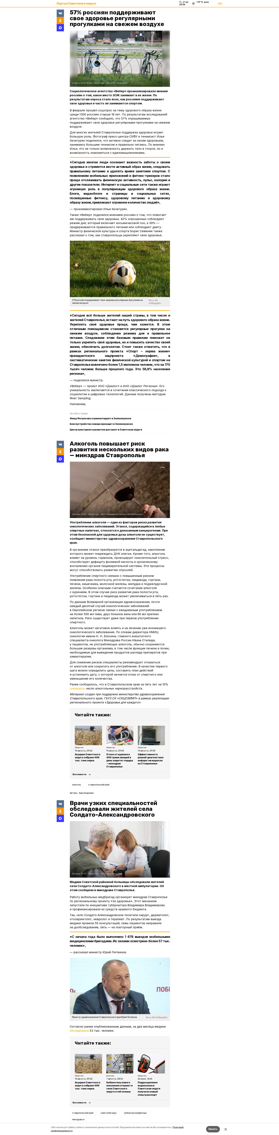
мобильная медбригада (135, 1113)
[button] (120, 58)
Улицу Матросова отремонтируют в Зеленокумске (100, 418)
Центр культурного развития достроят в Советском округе (106, 429)
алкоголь (76, 785)
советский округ (109, 1113)
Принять (213, 1129)
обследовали (79, 1030)
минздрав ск (78, 1119)
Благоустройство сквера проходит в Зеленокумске (101, 424)
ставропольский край (98, 785)
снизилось (77, 688)
